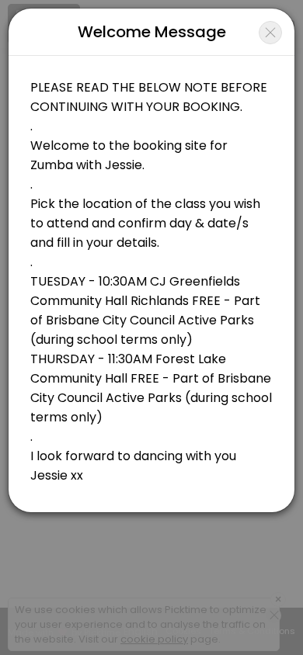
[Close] (270, 32)
